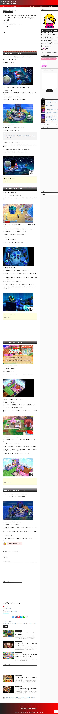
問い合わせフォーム (35, 705)
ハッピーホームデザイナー (8, 621)
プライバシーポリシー (23, 705)
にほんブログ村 (6, 613)
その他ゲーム (32, 6)
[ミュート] (53, 30)
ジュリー (8, 623)
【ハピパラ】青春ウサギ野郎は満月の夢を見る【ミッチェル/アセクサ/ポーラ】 (52, 116)
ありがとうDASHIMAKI (50, 105)
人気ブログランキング (7, 608)
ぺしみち (5, 623)
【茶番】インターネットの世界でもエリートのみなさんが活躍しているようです (21, 697)
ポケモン (22, 6)
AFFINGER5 (41, 712)
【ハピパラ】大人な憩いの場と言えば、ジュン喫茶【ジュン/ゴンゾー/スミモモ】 (52, 120)
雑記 (41, 6)
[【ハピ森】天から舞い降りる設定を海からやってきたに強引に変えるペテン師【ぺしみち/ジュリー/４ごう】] (21, 617)
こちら (45, 46)
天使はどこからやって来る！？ (28, 623)
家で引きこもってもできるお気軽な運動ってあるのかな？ (17, 698)
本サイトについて (5, 6)
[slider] (55, 30)
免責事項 (29, 705)
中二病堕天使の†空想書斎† (8, 3)
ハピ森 (21, 623)
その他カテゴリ (50, 6)
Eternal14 (49, 52)
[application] (49, 30)
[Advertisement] (20, 42)
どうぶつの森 (13, 6)
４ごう (34, 623)
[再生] (42, 30)
